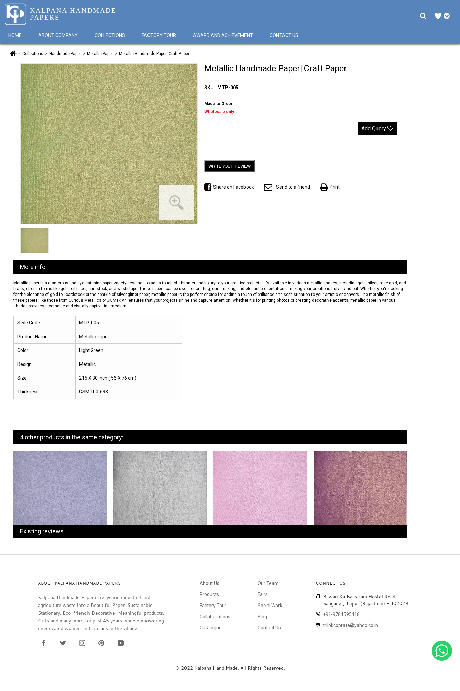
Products (209, 594)
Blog (262, 616)
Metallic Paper (100, 53)
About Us (209, 583)
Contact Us (284, 35)
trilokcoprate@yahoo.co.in (350, 625)
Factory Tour (159, 35)
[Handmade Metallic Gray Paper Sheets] (160, 491)
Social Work (270, 605)
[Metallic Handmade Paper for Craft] (260, 491)
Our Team (268, 583)
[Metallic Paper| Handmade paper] (360, 492)
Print (335, 187)
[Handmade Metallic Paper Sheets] (60, 491)
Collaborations (215, 616)
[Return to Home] (13, 53)
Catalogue (211, 627)
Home (15, 35)
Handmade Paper (65, 53)
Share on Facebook (233, 187)
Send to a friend (293, 187)
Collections (110, 35)
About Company (58, 35)
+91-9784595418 (341, 614)
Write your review (229, 166)
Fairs (263, 594)
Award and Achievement (223, 35)
